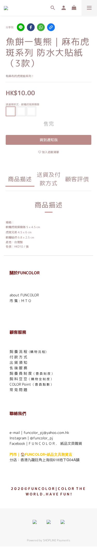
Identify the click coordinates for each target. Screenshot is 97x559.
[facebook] (31, 27)
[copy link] (51, 27)
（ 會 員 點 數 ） (42, 384)
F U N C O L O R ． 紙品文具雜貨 (55, 443)
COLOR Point (20, 384)
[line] (21, 27)
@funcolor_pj (41, 437)
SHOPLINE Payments (56, 540)
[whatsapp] (41, 27)
